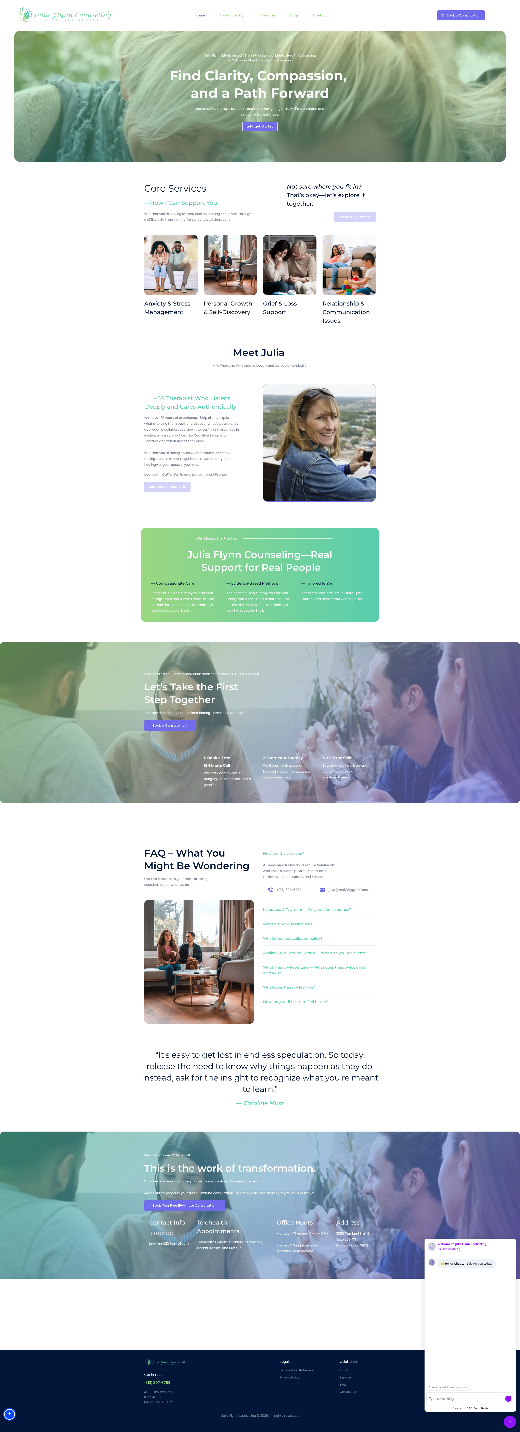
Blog (343, 1385)
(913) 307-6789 (289, 889)
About (344, 1370)
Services (346, 1377)
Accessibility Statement (297, 1370)
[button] (319, 853)
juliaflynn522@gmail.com (169, 1243)
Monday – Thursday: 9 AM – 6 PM (302, 1233)
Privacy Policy (289, 1377)
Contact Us (348, 1392)
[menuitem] (200, 15)
